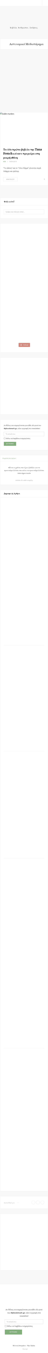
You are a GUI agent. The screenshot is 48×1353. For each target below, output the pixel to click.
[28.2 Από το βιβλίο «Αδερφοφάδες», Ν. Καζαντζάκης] (24, 271)
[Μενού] (3, 3)
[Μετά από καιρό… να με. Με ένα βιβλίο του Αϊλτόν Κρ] (24, 327)
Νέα (4, 161)
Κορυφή (25, 1349)
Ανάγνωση (10, 179)
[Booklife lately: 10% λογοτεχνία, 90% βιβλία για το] (24, 299)
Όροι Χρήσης (31, 1345)
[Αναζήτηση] (45, 3)
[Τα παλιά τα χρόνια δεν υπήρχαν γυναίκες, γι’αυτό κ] (24, 242)
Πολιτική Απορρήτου (19, 1345)
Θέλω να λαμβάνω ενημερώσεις (18, 438)
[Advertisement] (24, 80)
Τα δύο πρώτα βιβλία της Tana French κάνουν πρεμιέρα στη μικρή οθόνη (22, 153)
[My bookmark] (24, 19)
